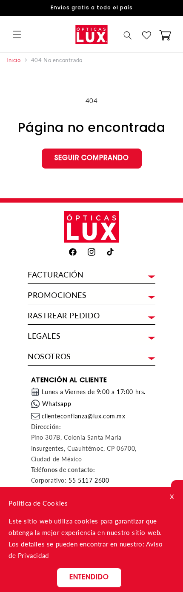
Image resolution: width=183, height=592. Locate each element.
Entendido (89, 578)
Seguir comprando (91, 158)
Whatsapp (56, 403)
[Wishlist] (146, 35)
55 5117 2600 (89, 480)
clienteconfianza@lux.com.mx (84, 416)
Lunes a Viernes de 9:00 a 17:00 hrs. (94, 391)
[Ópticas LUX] (91, 34)
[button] (17, 34)
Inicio (13, 60)
